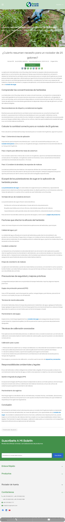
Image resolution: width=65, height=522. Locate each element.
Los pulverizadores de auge (10, 187)
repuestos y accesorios (53, 359)
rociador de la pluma (8, 143)
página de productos (53, 214)
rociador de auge (10, 84)
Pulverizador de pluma (9, 429)
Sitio (56, 61)
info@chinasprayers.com (10, 505)
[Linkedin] (6, 510)
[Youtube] (9, 510)
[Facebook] (3, 510)
